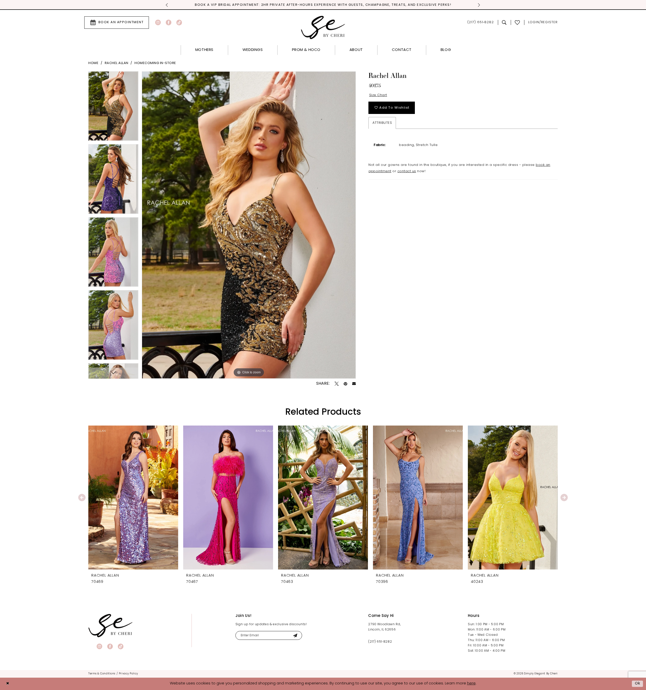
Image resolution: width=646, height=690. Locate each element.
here (471, 683)
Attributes (382, 123)
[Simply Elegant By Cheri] (323, 27)
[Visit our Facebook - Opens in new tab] (168, 22)
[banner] (110, 625)
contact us (406, 171)
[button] (543, 22)
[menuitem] (116, 22)
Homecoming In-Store (155, 63)
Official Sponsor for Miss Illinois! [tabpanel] (323, 5)
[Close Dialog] (7, 683)
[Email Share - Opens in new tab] (354, 383)
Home (93, 63)
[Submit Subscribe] (295, 635)
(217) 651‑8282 (380, 641)
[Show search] (504, 22)
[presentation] (133, 497)
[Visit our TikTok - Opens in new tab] (179, 22)
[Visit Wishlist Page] (517, 22)
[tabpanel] (113, 107)
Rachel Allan (116, 63)
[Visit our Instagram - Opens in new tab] (158, 22)
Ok (637, 683)
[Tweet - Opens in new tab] (337, 384)
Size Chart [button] (378, 95)
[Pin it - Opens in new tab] (345, 384)
